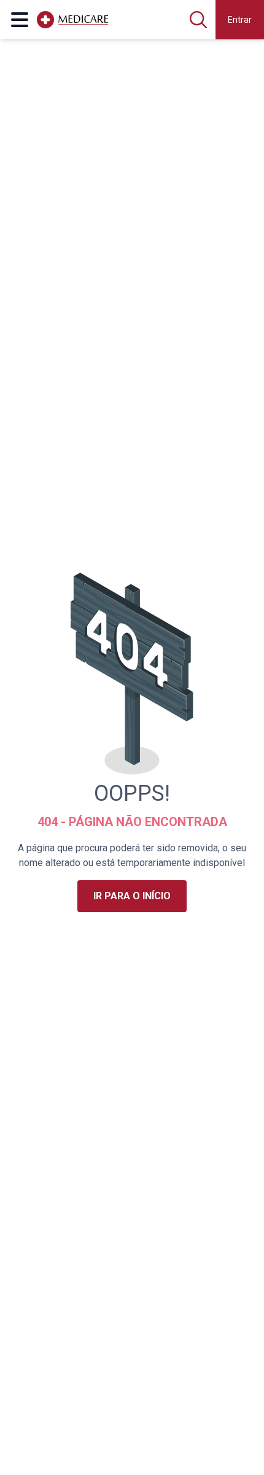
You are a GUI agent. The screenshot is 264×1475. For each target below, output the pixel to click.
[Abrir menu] (19, 19)
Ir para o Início (132, 896)
